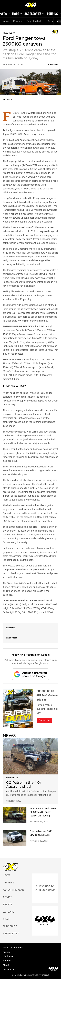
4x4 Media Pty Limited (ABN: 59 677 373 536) (31, 975)
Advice (7, 897)
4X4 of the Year (13, 889)
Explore (8, 911)
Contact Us (8, 969)
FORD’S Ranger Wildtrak (25, 113)
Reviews (17, 21)
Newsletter (11, 933)
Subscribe (10, 926)
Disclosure (8, 956)
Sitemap (7, 960)
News (5, 21)
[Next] (57, 21)
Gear (50, 21)
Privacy (6, 952)
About (6, 965)
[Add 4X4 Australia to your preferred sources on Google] (30, 674)
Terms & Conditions (13, 947)
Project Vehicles (35, 21)
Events (7, 904)
